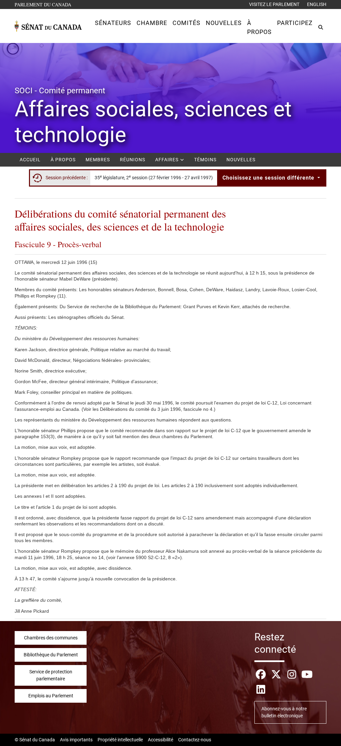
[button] (113, 22)
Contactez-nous (194, 739)
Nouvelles (240, 159)
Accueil (30, 159)
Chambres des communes (51, 637)
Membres (98, 159)
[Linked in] (260, 689)
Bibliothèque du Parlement (51, 654)
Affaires (167, 159)
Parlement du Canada (44, 4)
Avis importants (76, 739)
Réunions (132, 159)
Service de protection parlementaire (50, 675)
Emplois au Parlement (50, 695)
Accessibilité (160, 739)
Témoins (205, 159)
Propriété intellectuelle (120, 739)
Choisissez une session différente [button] (269, 178)
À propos (63, 159)
